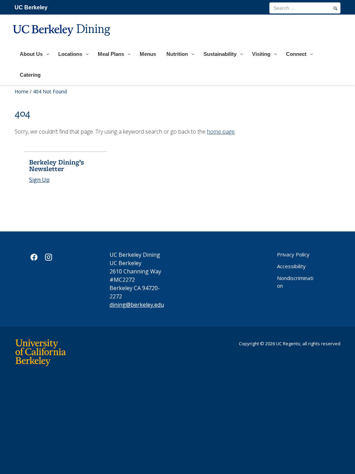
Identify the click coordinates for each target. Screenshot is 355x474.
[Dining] (62, 40)
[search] (335, 8)
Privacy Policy (293, 254)
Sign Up (39, 180)
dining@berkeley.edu (137, 304)
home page (221, 131)
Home (21, 91)
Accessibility (291, 266)
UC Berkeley (31, 7)
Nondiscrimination (295, 281)
